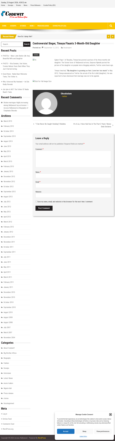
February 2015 (9, 126)
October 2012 (8, 187)
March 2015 (8, 121)
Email (37, 182)
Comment (39, 149)
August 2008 (8, 322)
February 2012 (9, 227)
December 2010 (9, 292)
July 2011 (7, 257)
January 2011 (8, 287)
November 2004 (9, 337)
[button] (110, 414)
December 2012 (9, 176)
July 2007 (7, 327)
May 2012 (7, 212)
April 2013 (7, 156)
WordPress (42, 438)
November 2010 (9, 297)
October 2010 (8, 302)
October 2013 (8, 131)
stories (36, 55)
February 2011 (9, 282)
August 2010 (8, 312)
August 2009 (8, 317)
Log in (5, 414)
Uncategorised (9, 403)
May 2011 (7, 267)
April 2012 (7, 217)
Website (38, 192)
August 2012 (8, 197)
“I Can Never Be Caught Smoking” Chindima (50, 124)
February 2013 (9, 166)
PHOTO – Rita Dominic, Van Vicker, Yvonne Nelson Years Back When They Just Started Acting (16, 66)
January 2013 (8, 171)
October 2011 (8, 247)
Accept (65, 431)
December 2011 (9, 237)
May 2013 (7, 151)
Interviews (7, 373)
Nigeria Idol (8, 388)
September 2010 (10, 307)
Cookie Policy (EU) (49, 5)
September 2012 (10, 192)
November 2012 (9, 181)
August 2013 (8, 141)
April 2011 (7, 272)
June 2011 (7, 262)
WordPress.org (8, 429)
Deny (84, 431)
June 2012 (7, 207)
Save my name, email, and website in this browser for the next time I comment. (65, 202)
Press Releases (36, 5)
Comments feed (8, 424)
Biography (7, 358)
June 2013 (7, 146)
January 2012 (8, 232)
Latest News (8, 378)
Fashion (6, 363)
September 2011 (10, 252)
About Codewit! (9, 348)
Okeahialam (67, 48)
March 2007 (8, 332)
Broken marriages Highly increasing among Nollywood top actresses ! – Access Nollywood (16, 105)
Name (38, 172)
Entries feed (7, 419)
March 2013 (8, 161)
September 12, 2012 (51, 48)
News (25, 5)
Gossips (10, 5)
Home (3, 5)
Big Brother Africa (10, 353)
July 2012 (7, 202)
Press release (8, 393)
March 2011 (8, 277)
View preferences (103, 431)
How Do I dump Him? (25, 36)
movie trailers (8, 383)
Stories (18, 5)
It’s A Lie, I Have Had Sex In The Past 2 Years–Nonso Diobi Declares (92, 125)
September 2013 (10, 136)
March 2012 (8, 222)
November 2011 (9, 242)
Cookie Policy (83, 436)
